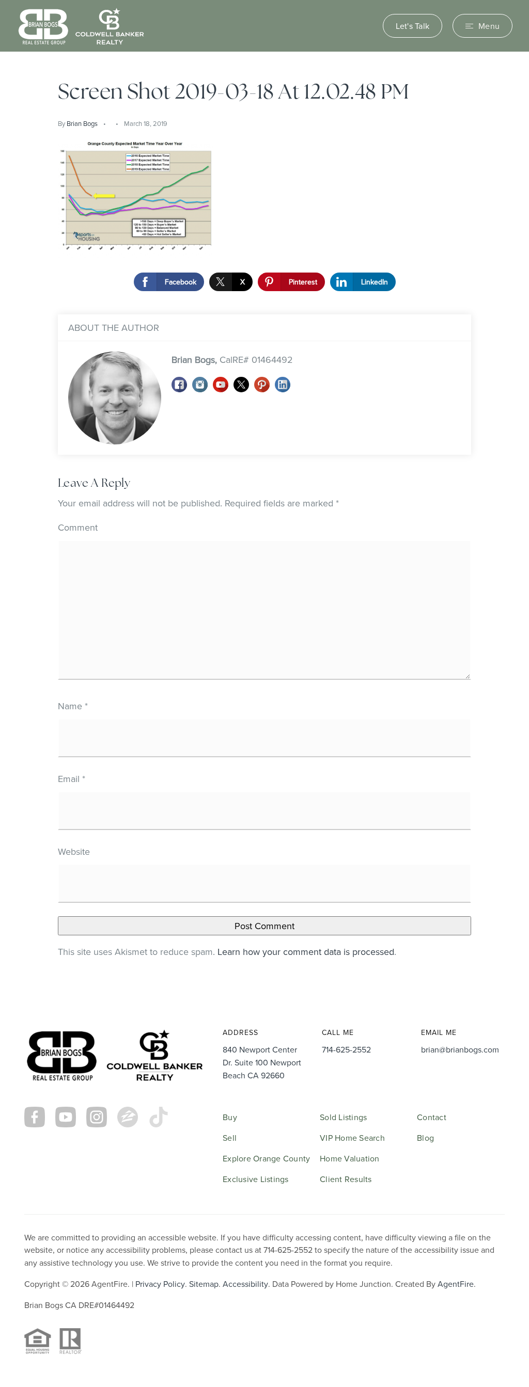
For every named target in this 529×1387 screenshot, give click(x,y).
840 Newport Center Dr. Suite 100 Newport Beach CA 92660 (262, 1062)
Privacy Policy (160, 1283)
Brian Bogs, (232, 359)
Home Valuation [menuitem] (350, 1158)
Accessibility (245, 1283)
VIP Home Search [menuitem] (352, 1137)
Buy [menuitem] (230, 1117)
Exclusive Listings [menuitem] (256, 1179)
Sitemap (204, 1283)
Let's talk (413, 25)
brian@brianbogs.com (460, 1049)
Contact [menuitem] (431, 1117)
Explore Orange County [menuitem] (266, 1158)
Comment (78, 527)
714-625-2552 (346, 1049)
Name (73, 705)
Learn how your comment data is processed (305, 951)
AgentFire (456, 1283)
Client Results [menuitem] (346, 1179)
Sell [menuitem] (230, 1137)
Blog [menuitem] (425, 1137)
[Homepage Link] (81, 24)
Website (74, 851)
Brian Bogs (82, 123)
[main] (264, 523)
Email (71, 778)
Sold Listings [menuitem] (343, 1117)
